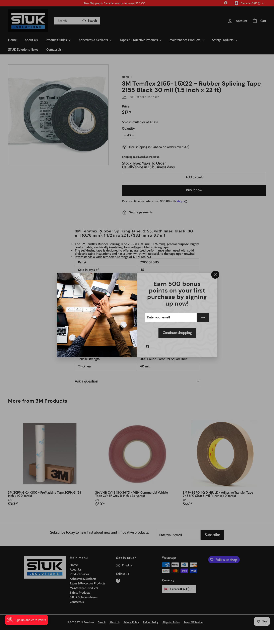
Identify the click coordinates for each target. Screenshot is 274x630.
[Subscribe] (203, 317)
